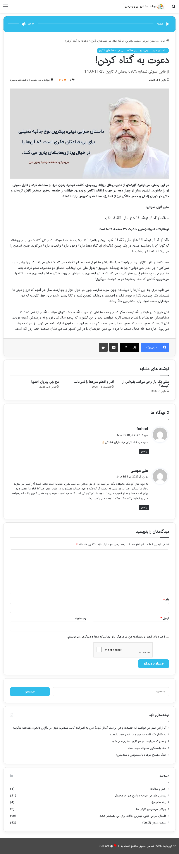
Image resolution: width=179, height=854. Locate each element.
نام (166, 600)
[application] (89, 24)
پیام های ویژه (158, 802)
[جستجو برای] (173, 8)
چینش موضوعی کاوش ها (151, 809)
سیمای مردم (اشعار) (154, 822)
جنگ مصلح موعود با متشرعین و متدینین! (141, 755)
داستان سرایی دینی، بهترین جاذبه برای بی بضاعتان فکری (124, 41)
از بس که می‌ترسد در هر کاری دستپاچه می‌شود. (138, 741)
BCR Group (106, 846)
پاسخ (144, 451)
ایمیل (164, 618)
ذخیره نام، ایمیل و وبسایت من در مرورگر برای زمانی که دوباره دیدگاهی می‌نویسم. (116, 637)
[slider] (14, 19)
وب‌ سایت (80, 618)
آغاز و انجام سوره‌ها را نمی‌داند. (94, 381)
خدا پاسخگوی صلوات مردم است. (146, 748)
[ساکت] (23, 24)
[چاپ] (103, 347)
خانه (163, 41)
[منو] (5, 8)
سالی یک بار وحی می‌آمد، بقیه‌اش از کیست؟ (145, 384)
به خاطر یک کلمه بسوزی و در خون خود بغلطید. (137, 734)
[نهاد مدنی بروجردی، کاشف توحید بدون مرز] (144, 6)
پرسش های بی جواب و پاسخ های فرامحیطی (140, 795)
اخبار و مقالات (158, 789)
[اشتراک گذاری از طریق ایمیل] (113, 347)
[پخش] (167, 24)
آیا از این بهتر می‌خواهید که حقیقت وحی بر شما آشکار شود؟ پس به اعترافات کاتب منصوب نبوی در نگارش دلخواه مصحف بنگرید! (89, 728)
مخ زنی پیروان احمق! (45, 381)
